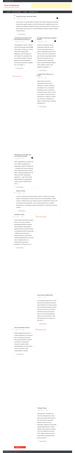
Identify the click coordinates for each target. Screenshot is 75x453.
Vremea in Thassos (20, 191)
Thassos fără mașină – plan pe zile (24, 16)
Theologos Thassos (42, 408)
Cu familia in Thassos (19, 214)
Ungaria (25, 11)
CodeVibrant (19, 451)
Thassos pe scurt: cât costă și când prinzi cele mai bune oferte (22, 155)
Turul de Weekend (11, 5)
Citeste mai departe (21, 34)
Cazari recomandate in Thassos (22, 327)
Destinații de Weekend (16, 11)
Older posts (18, 447)
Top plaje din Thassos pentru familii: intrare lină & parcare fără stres (23, 38)
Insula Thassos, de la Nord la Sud (45, 295)
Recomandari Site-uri (33, 11)
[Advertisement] (51, 5)
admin (25, 18)
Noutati (8, 11)
